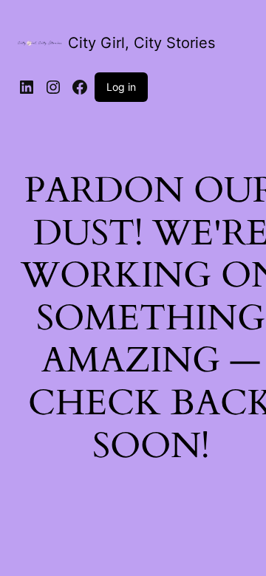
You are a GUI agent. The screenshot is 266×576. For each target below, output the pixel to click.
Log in (121, 86)
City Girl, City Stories (141, 43)
